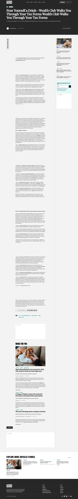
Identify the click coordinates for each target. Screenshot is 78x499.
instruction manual (28, 89)
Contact (44, 487)
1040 (32, 76)
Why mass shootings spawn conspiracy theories (30, 411)
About (43, 486)
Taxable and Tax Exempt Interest (28, 165)
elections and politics (26, 315)
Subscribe (62, 2)
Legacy (21, 367)
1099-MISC (38, 183)
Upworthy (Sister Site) (46, 492)
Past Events (26, 367)
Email (58, 84)
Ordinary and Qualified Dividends (27, 173)
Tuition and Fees (23, 277)
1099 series (38, 135)
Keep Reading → (18, 424)
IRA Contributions (23, 265)
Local (58, 75)
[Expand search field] (67, 2)
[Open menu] (70, 2)
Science (35, 2)
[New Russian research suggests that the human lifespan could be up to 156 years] (64, 57)
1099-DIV (34, 177)
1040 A (42, 77)
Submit (70, 87)
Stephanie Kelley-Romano (19, 416)
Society (31, 2)
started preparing (24, 75)
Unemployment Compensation (25, 188)
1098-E (42, 273)
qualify (33, 278)
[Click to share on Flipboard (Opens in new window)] (7, 44)
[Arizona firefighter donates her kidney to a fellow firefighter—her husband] (64, 76)
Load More (10, 427)
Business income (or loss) (24, 182)
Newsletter (44, 489)
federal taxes (34, 315)
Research (58, 56)
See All (69, 457)
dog (30, 380)
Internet (58, 61)
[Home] (7, 6)
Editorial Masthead (46, 490)
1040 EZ (22, 78)
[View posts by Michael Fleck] (7, 28)
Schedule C (42, 185)
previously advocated (41, 266)
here (18, 241)
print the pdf (21, 98)
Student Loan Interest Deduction (26, 272)
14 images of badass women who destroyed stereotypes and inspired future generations (29, 395)
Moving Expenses (23, 233)
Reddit (41, 382)
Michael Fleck (13, 28)
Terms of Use (59, 89)
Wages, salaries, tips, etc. (23, 144)
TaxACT (25, 101)
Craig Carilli (17, 400)
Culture (43, 2)
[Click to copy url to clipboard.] (7, 47)
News (28, 2)
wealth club (21, 317)
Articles (11, 6)
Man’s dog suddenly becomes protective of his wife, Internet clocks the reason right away (29, 370)
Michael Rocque (28, 416)
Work (57, 49)
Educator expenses (23, 225)
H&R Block (30, 101)
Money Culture (59, 68)
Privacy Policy (64, 89)
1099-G (33, 190)
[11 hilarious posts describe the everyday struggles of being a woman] (64, 462)
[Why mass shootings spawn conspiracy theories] (47, 462)
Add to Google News (66, 28)
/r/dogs (26, 384)
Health (39, 2)
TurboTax (21, 101)
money (39, 315)
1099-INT (43, 166)
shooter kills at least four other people (30, 421)
